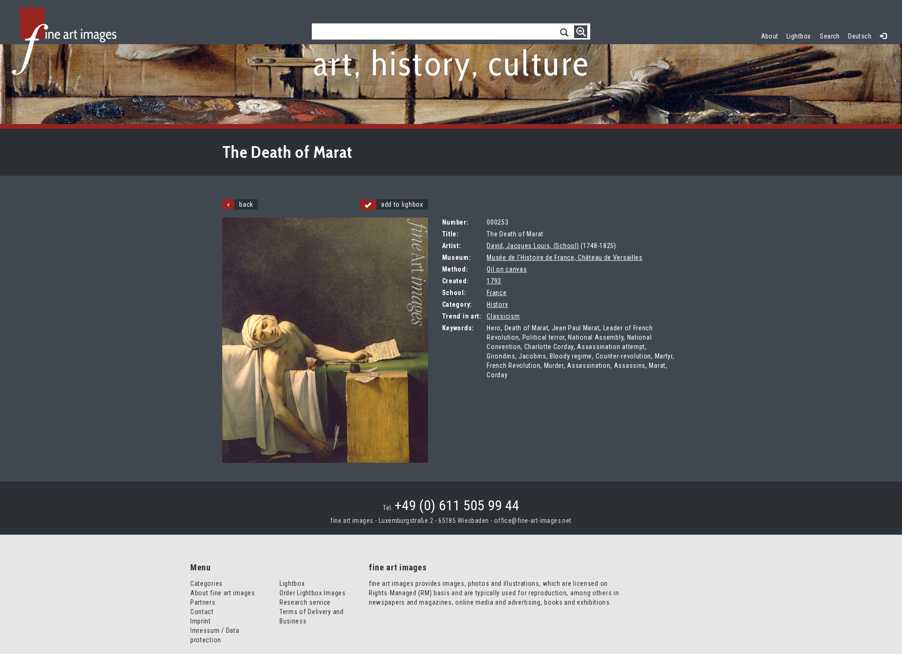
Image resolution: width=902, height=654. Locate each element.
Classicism (503, 316)
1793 (494, 281)
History (497, 304)
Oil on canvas (507, 269)
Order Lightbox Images (313, 593)
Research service (305, 602)
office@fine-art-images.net (533, 520)
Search (830, 36)
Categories (206, 583)
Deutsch (859, 36)
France (496, 292)
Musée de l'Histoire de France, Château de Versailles (564, 257)
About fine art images (222, 593)
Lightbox (800, 35)
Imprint (200, 621)
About (769, 36)
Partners (203, 602)
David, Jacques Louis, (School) (533, 245)
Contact (202, 611)
